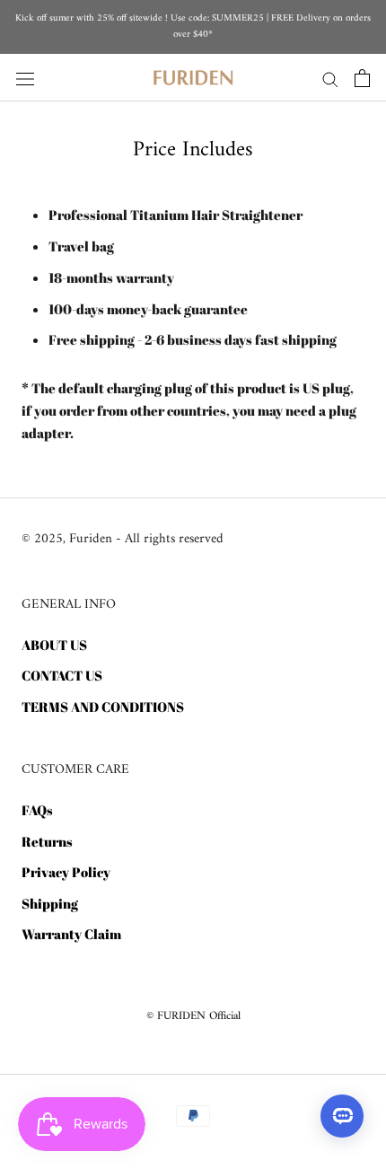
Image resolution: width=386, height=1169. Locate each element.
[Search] (330, 78)
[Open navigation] (25, 77)
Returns (47, 841)
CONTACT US (62, 675)
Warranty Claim (71, 934)
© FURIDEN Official (193, 1016)
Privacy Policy (66, 872)
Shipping (50, 903)
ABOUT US (54, 645)
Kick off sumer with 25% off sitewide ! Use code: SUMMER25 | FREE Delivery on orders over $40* (193, 26)
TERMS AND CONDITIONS (103, 707)
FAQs (37, 810)
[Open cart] (362, 78)
